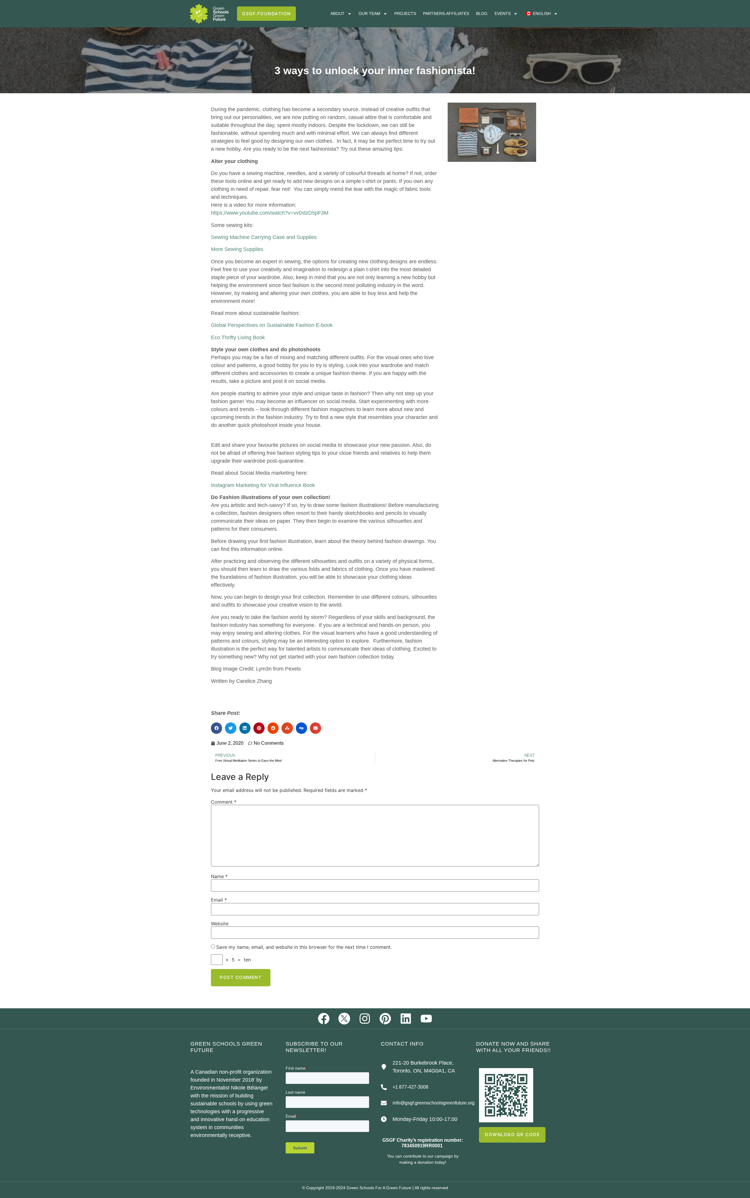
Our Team (369, 13)
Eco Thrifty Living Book (238, 337)
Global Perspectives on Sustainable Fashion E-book (272, 325)
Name (219, 876)
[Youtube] (426, 1018)
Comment (223, 802)
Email (219, 899)
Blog (482, 13)
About (337, 13)
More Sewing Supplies (237, 249)
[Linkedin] (406, 1018)
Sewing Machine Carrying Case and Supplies (264, 237)
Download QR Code (512, 1134)
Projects (405, 13)
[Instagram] (365, 1018)
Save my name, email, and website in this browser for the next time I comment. (304, 947)
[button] (216, 728)
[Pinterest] (385, 1018)
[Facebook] (324, 1018)
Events (503, 13)
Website (220, 923)
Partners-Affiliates (446, 13)
